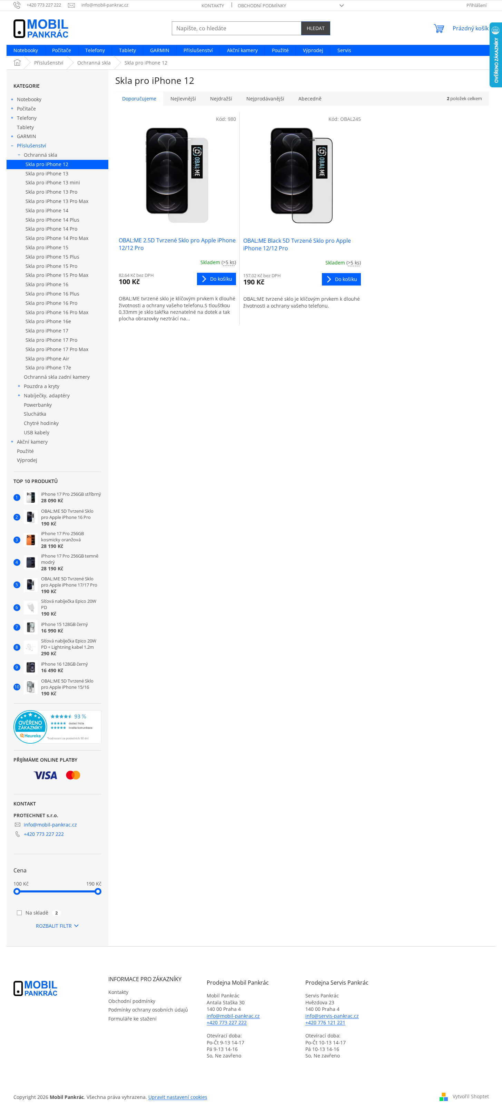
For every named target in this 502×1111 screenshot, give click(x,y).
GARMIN (26, 136)
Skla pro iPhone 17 (47, 330)
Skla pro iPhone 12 (47, 164)
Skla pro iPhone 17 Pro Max (57, 349)
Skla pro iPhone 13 (47, 173)
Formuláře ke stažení (132, 1018)
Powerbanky (38, 405)
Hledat (316, 28)
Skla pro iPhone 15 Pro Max (57, 275)
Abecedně (310, 98)
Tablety (25, 127)
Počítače (26, 108)
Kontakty (212, 5)
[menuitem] (26, 50)
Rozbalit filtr (54, 925)
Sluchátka (35, 413)
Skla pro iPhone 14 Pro (51, 228)
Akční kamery (32, 441)
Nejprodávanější (265, 98)
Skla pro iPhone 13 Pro (51, 192)
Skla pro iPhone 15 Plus (52, 256)
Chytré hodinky (41, 423)
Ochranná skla (40, 155)
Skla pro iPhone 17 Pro (51, 340)
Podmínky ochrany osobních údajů (148, 1009)
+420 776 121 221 (325, 1022)
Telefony (27, 118)
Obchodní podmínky (262, 5)
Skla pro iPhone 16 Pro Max (57, 312)
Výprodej (27, 460)
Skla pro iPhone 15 (47, 247)
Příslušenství (31, 145)
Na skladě (42, 912)
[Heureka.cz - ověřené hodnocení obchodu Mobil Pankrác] (57, 727)
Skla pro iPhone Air (47, 358)
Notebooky (29, 99)
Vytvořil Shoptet (471, 1096)
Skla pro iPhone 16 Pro (51, 303)
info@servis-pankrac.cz (332, 1016)
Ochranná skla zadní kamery (57, 377)
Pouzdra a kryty (41, 386)
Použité (25, 451)
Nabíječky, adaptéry (47, 395)
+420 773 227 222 (44, 834)
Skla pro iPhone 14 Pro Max (57, 238)
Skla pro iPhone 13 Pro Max (57, 201)
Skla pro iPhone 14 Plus (52, 219)
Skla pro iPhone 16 (47, 284)
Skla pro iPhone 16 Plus (52, 293)
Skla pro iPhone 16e (48, 321)
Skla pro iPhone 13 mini (53, 182)
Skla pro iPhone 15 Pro (51, 266)
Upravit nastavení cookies (177, 1097)
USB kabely (36, 432)
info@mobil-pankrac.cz (50, 824)
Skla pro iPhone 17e (48, 367)
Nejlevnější (183, 98)
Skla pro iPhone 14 (47, 210)
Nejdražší (221, 98)
